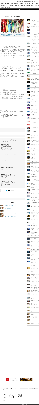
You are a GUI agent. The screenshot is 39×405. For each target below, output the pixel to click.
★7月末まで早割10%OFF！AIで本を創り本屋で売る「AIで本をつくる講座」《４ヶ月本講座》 (35, 161)
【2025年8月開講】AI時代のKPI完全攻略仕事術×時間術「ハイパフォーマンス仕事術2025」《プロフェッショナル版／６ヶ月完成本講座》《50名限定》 (35, 122)
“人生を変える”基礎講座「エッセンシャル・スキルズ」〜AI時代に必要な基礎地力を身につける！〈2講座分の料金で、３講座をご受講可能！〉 (35, 239)
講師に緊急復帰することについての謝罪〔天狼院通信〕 (35, 265)
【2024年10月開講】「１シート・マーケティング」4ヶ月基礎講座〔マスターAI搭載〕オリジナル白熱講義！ (35, 220)
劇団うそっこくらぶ (3, 5)
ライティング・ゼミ (20, 395)
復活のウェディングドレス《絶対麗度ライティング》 (11, 205)
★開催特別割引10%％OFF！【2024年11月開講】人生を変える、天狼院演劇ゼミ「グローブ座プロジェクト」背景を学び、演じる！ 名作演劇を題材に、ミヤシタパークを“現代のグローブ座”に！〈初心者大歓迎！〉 (35, 233)
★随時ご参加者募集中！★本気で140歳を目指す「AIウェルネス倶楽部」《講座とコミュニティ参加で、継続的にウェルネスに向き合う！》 (35, 138)
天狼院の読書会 (28, 5)
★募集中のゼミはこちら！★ (14, 3)
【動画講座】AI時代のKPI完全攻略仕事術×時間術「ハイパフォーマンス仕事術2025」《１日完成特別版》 (35, 118)
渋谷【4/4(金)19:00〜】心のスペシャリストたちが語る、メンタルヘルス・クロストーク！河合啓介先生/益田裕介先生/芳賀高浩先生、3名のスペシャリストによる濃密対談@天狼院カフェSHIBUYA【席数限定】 (35, 154)
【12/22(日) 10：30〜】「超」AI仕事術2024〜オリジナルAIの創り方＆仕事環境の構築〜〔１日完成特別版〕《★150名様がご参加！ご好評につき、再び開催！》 (35, 229)
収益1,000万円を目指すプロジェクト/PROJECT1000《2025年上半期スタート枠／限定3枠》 (35, 174)
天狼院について (2, 3)
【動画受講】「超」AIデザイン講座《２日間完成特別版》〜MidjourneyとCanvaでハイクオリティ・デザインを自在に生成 (35, 89)
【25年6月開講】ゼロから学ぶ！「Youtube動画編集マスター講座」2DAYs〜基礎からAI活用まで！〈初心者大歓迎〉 (35, 128)
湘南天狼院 (4, 394)
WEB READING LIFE (19, 1)
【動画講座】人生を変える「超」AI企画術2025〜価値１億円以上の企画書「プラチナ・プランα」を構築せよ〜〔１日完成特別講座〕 (35, 167)
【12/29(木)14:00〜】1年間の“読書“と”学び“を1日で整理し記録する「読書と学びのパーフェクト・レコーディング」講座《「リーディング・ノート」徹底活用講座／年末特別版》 (35, 298)
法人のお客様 (8, 7)
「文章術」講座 (21, 3)
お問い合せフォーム (10, 135)
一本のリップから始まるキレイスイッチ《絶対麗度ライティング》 (12, 213)
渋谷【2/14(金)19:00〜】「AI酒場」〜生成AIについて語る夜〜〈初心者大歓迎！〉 (35, 187)
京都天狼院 (4, 395)
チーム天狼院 (12, 396)
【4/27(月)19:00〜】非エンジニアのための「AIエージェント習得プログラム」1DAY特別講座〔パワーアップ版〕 (35, 34)
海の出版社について (7, 3)
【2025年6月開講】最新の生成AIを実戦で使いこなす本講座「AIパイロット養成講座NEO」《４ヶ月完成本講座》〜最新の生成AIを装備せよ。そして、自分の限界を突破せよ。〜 (35, 145)
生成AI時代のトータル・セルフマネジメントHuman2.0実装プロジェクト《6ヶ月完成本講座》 (35, 50)
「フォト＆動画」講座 (27, 3)
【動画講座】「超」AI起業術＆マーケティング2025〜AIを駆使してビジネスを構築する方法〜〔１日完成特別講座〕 (35, 164)
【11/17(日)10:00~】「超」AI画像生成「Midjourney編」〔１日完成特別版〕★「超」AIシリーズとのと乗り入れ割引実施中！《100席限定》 (35, 213)
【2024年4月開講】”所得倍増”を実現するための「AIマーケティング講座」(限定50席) (35, 259)
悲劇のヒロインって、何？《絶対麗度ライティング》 (11, 216)
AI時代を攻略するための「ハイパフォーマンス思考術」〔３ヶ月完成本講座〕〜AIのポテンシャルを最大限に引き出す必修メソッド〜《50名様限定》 (35, 125)
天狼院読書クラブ (23, 5)
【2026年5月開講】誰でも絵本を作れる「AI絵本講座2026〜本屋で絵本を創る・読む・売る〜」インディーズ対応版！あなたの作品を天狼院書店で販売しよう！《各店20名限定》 (35, 37)
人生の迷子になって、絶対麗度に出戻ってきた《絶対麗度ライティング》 (35, 311)
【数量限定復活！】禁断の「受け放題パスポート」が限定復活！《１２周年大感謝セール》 (35, 83)
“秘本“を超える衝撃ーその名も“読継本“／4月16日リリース (35, 275)
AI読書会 (32, 5)
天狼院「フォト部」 (20, 396)
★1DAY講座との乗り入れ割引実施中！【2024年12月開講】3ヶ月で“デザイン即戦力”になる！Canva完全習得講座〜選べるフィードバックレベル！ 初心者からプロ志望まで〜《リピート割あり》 (35, 200)
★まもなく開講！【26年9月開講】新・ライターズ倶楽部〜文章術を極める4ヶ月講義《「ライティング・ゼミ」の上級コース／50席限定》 (35, 24)
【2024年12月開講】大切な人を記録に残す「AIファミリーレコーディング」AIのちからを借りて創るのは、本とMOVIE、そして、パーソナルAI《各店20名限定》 (35, 210)
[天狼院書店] (4, 1)
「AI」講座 (32, 3)
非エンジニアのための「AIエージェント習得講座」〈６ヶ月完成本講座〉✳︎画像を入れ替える (35, 40)
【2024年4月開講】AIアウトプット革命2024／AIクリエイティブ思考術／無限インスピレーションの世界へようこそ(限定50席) (35, 262)
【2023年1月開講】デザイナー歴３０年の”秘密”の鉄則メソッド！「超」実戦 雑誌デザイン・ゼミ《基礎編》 (35, 285)
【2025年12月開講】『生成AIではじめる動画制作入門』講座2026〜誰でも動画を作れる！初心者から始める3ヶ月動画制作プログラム (35, 47)
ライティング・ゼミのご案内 (10, 5)
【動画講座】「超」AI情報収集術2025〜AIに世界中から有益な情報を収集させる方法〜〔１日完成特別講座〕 (35, 171)
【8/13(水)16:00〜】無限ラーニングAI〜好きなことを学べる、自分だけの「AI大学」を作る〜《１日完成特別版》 (35, 105)
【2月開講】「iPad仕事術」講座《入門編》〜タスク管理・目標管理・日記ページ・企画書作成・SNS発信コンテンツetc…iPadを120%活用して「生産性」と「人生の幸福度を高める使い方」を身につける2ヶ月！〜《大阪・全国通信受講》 (35, 282)
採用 (5, 7)
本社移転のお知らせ (33, 271)
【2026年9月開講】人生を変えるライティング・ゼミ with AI (35, 30)
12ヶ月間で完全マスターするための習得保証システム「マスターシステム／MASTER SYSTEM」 (35, 255)
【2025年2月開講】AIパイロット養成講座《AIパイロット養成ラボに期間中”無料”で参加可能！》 (35, 197)
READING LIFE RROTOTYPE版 (28, 1)
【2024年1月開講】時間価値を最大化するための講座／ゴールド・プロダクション (35, 268)
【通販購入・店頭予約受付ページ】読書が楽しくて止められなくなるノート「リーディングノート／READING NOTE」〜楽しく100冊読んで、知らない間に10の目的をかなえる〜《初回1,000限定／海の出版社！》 (35, 295)
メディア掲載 (12, 397)
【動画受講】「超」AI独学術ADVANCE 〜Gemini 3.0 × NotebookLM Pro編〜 (35, 56)
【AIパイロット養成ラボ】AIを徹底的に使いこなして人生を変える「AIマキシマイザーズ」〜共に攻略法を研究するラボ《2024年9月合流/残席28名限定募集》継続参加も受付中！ (35, 246)
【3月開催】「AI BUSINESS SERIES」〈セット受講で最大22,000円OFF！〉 (35, 158)
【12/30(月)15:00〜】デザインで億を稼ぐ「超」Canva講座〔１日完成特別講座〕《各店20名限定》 (35, 203)
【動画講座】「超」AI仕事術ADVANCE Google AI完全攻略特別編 (35, 53)
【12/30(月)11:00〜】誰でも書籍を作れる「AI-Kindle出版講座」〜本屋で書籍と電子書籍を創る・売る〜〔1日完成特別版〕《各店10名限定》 (35, 207)
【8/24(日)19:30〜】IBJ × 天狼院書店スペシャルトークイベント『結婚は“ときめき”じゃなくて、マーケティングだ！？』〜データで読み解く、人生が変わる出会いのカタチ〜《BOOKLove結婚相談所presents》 (35, 109)
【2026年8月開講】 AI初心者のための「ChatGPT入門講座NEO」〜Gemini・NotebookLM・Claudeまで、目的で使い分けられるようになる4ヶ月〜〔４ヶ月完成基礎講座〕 (35, 27)
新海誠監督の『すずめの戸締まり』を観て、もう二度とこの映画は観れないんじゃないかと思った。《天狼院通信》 (35, 291)
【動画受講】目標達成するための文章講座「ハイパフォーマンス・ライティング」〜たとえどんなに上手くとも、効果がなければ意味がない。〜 (35, 148)
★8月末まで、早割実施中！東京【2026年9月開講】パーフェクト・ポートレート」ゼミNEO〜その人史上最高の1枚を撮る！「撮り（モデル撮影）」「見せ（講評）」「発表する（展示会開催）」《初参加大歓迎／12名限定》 (35, 21)
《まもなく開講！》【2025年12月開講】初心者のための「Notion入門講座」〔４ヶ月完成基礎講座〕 (35, 63)
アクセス (24, 388)
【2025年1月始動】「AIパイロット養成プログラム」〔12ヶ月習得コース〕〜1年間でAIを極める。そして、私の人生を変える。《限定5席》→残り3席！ (35, 193)
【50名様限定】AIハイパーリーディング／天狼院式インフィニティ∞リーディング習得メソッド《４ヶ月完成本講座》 (35, 66)
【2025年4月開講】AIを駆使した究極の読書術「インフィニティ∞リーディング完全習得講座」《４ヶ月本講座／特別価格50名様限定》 (35, 177)
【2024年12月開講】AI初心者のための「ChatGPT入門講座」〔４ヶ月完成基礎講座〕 (35, 226)
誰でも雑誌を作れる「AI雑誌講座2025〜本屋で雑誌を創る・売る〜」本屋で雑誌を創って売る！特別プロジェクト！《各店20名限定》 (35, 135)
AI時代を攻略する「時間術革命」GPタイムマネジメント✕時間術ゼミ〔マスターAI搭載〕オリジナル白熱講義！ (35, 223)
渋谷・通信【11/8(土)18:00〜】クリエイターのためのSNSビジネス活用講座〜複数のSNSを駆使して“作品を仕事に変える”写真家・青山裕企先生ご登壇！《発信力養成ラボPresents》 (35, 76)
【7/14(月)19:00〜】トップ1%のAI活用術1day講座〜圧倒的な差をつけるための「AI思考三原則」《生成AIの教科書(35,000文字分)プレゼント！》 (35, 112)
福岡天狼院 (4, 397)
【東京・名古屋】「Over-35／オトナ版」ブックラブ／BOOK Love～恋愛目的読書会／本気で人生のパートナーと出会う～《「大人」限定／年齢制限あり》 (35, 180)
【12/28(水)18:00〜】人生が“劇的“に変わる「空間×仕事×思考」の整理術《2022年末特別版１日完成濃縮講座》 (35, 301)
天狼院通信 (11, 395)
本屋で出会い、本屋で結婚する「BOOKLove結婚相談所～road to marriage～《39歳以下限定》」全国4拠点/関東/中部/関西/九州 (35, 79)
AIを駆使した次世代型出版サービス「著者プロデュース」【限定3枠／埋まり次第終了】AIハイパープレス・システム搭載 (35, 70)
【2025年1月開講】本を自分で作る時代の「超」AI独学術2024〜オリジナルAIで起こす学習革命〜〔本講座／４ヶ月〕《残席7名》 (35, 190)
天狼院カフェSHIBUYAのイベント (31, 394)
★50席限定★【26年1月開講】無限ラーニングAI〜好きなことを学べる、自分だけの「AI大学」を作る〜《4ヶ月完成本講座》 (35, 99)
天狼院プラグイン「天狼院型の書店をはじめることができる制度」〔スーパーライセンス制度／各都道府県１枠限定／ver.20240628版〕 (35, 242)
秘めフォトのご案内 (17, 5)
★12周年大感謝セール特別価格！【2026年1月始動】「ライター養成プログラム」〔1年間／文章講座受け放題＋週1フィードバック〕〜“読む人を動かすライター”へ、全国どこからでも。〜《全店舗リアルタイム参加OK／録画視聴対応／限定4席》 (35, 86)
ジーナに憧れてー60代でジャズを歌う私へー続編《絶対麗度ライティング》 (35, 317)
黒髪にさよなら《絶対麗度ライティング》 (9, 208)
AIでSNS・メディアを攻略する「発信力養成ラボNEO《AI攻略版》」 (35, 96)
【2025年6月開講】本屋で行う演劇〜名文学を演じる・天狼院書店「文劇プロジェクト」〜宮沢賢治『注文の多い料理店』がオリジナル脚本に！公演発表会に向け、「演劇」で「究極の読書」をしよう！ (35, 141)
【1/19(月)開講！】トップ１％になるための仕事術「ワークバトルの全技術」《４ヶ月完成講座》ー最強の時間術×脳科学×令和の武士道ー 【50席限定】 (35, 60)
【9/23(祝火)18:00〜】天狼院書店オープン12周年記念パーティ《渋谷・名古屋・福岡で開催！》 (35, 92)
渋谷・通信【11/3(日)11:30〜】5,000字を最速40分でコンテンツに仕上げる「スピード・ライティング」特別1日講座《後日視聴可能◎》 (35, 216)
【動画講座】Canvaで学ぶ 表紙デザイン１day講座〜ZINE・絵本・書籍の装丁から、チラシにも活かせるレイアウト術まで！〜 (35, 132)
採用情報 (4, 400)
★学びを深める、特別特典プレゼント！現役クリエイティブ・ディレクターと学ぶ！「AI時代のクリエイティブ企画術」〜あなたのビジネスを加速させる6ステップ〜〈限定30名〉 (35, 151)
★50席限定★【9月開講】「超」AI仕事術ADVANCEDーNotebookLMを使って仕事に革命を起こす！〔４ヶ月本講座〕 (35, 102)
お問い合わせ (2, 7)
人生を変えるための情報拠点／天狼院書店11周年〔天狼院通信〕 (35, 235)
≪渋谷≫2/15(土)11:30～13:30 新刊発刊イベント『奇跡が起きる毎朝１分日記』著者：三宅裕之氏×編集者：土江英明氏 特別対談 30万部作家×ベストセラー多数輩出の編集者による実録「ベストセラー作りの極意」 (35, 184)
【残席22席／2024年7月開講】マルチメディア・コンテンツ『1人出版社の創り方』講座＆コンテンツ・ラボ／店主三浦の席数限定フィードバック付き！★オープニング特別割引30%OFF (35, 252)
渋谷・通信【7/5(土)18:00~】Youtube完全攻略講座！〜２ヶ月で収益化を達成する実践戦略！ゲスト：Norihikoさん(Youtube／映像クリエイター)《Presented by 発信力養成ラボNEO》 (35, 115)
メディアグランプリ (12, 394)
